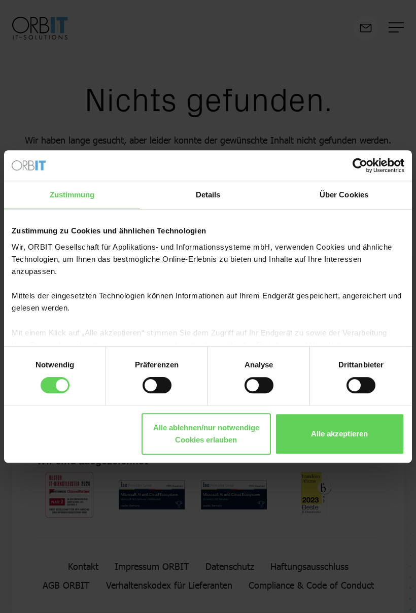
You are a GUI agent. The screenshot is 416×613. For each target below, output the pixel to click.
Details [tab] (208, 194)
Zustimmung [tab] (72, 194)
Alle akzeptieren (339, 433)
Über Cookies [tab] (344, 194)
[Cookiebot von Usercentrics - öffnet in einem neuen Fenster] (360, 165)
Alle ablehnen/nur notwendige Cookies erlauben (206, 433)
